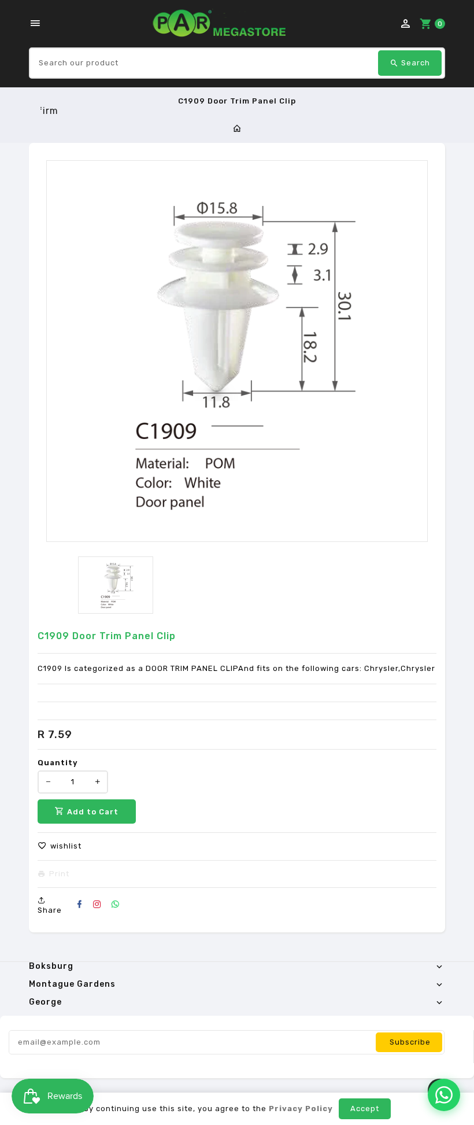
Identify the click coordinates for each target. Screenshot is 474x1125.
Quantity (58, 762)
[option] (115, 585)
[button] (60, 846)
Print (59, 874)
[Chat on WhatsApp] (444, 1095)
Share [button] (50, 910)
